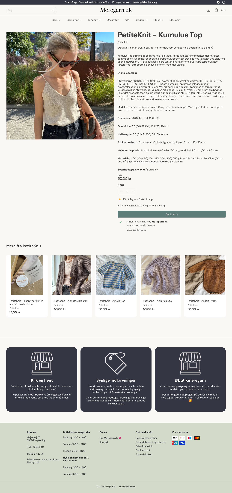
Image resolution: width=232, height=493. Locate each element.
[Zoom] (60, 85)
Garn (55, 20)
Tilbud (157, 20)
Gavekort (175, 20)
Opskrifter (113, 20)
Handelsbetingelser (146, 438)
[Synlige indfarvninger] (116, 363)
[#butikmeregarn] (190, 363)
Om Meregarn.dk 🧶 (110, 438)
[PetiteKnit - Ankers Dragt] (205, 284)
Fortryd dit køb (144, 454)
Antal (121, 184)
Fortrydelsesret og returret (151, 442)
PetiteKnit (32, 245)
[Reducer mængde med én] (121, 191)
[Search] (53, 10)
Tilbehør (93, 20)
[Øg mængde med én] (133, 191)
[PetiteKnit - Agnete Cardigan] (71, 284)
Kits (127, 20)
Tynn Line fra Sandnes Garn (149, 161)
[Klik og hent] (42, 363)
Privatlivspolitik (144, 446)
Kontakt (103, 442)
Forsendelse (135, 205)
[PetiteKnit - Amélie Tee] (116, 284)
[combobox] (31, 10)
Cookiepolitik (143, 450)
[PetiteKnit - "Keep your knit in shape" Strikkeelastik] (27, 286)
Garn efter (73, 20)
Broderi (140, 20)
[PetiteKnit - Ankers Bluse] (160, 284)
